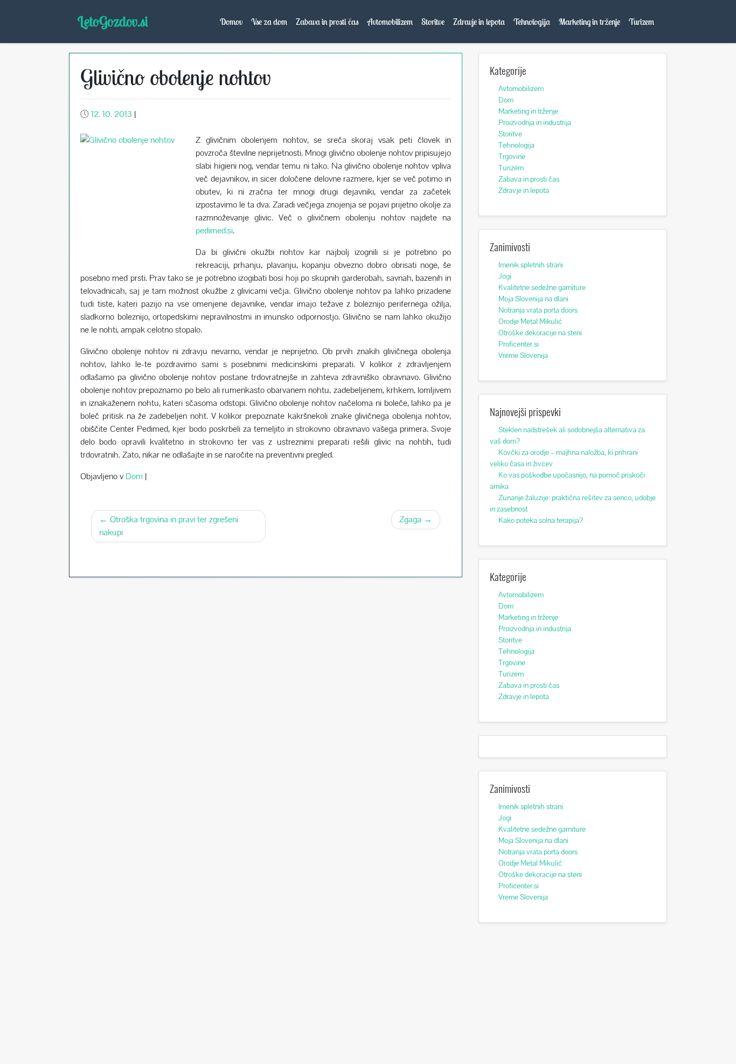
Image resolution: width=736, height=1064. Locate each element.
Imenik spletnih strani (530, 265)
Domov (231, 21)
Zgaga (410, 519)
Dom (134, 476)
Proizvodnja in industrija (534, 122)
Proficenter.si (518, 344)
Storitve (433, 21)
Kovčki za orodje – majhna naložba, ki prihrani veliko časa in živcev (564, 457)
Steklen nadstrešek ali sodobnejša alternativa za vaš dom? (567, 435)
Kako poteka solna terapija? (540, 520)
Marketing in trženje (589, 21)
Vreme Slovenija (523, 355)
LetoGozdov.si (113, 21)
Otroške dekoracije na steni (540, 332)
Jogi (504, 276)
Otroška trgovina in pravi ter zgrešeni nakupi (168, 526)
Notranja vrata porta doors (538, 310)
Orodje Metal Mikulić (530, 321)
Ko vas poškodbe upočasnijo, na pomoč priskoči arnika (567, 480)
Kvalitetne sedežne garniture (542, 287)
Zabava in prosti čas (327, 21)
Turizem (641, 21)
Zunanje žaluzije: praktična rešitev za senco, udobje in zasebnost (573, 503)
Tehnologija (531, 21)
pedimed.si (214, 230)
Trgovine (511, 156)
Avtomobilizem (390, 21)
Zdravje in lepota (479, 21)
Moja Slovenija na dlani (533, 298)
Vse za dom (269, 21)
